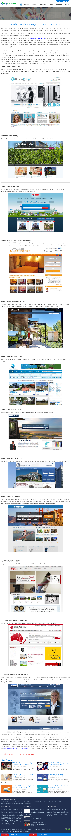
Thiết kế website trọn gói (29, 803)
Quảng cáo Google (20, 829)
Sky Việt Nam (4, 829)
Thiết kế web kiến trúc (54, 801)
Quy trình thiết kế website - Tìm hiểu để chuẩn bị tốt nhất (58, 786)
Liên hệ (67, 4)
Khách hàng (43, 4)
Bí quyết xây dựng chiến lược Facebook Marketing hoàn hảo (57, 775)
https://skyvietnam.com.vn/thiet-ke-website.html (16, 748)
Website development (53, 809)
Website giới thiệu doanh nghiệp (8, 801)
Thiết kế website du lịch (32, 801)
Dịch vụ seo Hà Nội (55, 814)
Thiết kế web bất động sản (43, 801)
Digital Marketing (37, 829)
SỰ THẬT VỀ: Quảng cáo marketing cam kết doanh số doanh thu (22, 763)
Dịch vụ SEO (29, 829)
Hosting (43, 829)
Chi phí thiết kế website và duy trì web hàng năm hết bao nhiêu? (23, 786)
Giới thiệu (26, 4)
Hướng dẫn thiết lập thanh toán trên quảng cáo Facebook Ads (22, 775)
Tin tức (51, 4)
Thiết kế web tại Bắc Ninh (58, 811)
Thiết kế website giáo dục (8, 803)
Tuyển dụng (59, 4)
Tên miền (49, 829)
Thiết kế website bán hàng (21, 801)
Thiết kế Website (11, 829)
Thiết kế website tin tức (19, 803)
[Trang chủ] (21, 4)
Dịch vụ (34, 4)
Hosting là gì (56, 812)
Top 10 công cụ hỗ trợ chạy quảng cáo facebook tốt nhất (58, 763)
